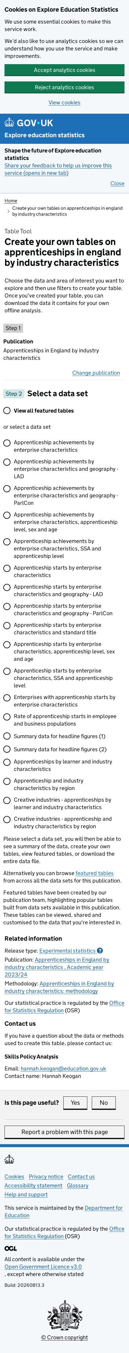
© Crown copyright (64, 1337)
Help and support (26, 1194)
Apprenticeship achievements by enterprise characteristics (54, 446)
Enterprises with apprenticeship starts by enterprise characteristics (65, 701)
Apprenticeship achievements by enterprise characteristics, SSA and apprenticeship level (57, 548)
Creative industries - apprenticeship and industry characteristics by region (63, 822)
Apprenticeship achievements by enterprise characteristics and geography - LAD (66, 469)
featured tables (95, 873)
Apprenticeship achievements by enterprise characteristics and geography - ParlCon (66, 495)
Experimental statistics (70, 950)
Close (117, 183)
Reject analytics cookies (64, 87)
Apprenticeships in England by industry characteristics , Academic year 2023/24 (56, 967)
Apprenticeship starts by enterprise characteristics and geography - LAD (58, 590)
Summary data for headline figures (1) (59, 736)
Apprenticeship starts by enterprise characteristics (57, 571)
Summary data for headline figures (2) (60, 749)
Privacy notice (46, 1176)
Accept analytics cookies (64, 70)
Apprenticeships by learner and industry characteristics (63, 765)
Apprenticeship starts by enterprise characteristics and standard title (57, 628)
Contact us (81, 1176)
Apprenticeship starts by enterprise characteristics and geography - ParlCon (63, 609)
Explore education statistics (44, 135)
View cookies (64, 102)
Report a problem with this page (64, 1132)
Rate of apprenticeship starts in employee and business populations (65, 720)
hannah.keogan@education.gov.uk (63, 1068)
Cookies (14, 1176)
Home (10, 200)
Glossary (77, 1185)
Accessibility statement (33, 1185)
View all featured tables (44, 410)
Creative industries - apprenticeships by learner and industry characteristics (62, 803)
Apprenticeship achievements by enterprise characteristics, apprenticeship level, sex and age (66, 522)
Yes (79, 1103)
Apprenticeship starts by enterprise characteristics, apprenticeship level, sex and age (64, 651)
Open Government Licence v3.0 (43, 1266)
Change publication (96, 372)
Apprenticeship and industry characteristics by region (48, 784)
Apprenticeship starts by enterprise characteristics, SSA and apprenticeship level (63, 678)
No (108, 1103)
